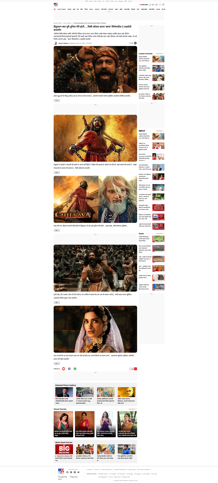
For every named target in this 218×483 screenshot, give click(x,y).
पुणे (78, 9)
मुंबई (74, 9)
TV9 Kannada (121, 474)
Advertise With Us (106, 469)
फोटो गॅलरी (104, 9)
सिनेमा (86, 9)
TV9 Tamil (154, 474)
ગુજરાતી (107, 1)
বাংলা (103, 1)
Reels (91, 9)
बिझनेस (133, 9)
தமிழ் (116, 1)
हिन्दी (87, 1)
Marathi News (58, 23)
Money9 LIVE (126, 477)
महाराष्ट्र (69, 9)
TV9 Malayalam (102, 477)
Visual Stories (60, 409)
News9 (91, 1)
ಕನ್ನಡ (95, 1)
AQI (153, 5)
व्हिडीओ (142, 131)
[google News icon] (69, 368)
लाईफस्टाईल (144, 9)
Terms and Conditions (143, 469)
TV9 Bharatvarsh (103, 474)
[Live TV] (156, 4)
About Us (97, 469)
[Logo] (56, 4)
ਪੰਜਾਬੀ (112, 1)
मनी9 (125, 1)
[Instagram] (75, 472)
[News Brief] (143, 4)
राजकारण (110, 9)
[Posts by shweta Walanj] (55, 43)
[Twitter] (71, 472)
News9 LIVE (117, 477)
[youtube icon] (63, 368)
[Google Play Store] (63, 478)
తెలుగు (99, 1)
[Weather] (150, 5)
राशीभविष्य (151, 9)
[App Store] (75, 478)
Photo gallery (67, 23)
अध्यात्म (158, 9)
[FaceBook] (67, 472)
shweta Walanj (63, 43)
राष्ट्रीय (121, 9)
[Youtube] (78, 472)
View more (132, 409)
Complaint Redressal (120, 469)
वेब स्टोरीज (164, 9)
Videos (97, 9)
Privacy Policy (131, 469)
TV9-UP (130, 1)
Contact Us (90, 469)
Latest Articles (145, 53)
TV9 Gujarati (137, 474)
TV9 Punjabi (146, 474)
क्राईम (116, 9)
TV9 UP (110, 477)
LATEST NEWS (61, 9)
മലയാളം (121, 1)
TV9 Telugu (112, 474)
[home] (55, 9)
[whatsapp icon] (75, 368)
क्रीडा (81, 9)
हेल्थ (138, 9)
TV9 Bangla (129, 474)
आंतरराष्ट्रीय (127, 9)
